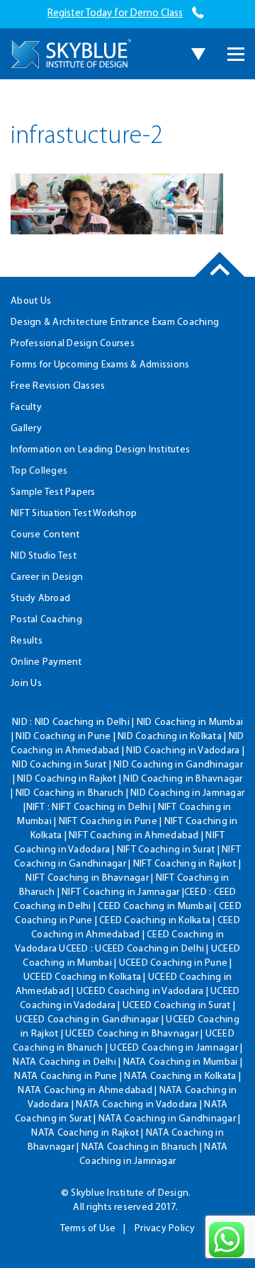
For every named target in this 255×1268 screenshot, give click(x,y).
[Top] (220, 276)
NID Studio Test (43, 556)
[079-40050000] (198, 13)
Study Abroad (40, 598)
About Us (31, 301)
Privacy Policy (165, 1228)
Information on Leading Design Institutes (100, 450)
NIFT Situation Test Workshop (74, 513)
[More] (235, 54)
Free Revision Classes (58, 386)
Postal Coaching (46, 620)
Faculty (26, 407)
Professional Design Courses (73, 343)
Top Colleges (39, 471)
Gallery (26, 428)
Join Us (26, 683)
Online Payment (46, 662)
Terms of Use (88, 1228)
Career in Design (47, 577)
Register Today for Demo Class (115, 13)
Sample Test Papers (53, 492)
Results (26, 641)
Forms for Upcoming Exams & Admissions (100, 365)
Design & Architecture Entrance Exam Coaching (115, 322)
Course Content (45, 535)
